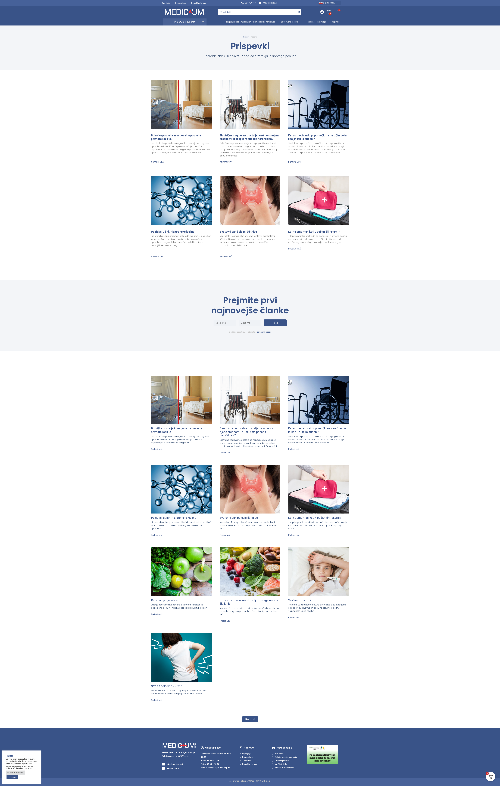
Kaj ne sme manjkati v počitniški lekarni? (314, 231)
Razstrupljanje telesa (164, 600)
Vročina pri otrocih (300, 600)
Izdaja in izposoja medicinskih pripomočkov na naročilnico (250, 22)
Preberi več (157, 162)
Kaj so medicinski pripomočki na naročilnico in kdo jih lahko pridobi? (317, 430)
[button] (250, 719)
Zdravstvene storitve (289, 22)
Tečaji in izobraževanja (316, 22)
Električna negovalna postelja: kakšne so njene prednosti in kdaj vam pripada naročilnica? (249, 137)
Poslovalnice (180, 3)
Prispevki (335, 22)
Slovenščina (329, 3)
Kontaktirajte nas (198, 3)
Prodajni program (184, 22)
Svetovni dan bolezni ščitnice (238, 231)
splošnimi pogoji (264, 332)
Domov (246, 37)
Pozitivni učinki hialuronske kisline (172, 231)
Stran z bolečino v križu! (166, 686)
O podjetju (165, 3)
